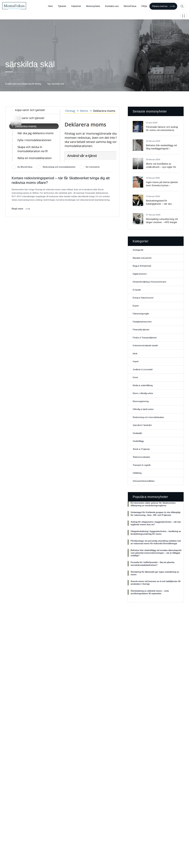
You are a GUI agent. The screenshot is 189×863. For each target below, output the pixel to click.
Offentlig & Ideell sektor (143, 409)
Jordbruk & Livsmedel (142, 369)
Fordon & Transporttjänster (145, 337)
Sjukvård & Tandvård (142, 425)
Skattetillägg (138, 441)
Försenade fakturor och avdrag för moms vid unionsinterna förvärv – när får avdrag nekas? (162, 130)
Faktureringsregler (141, 313)
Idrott (135, 353)
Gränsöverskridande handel (145, 345)
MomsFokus (26, 167)
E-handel (137, 290)
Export (136, 306)
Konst (135, 377)
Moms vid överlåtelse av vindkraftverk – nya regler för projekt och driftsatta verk (161, 167)
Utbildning (137, 473)
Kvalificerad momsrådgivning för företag (23, 84)
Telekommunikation (141, 457)
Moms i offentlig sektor (143, 393)
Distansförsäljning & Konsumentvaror (149, 282)
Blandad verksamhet (142, 258)
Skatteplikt (137, 433)
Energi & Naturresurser (143, 297)
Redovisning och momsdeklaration (59, 167)
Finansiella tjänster (141, 329)
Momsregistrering (141, 401)
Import (135, 361)
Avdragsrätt (138, 250)
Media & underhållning (143, 385)
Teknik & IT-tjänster (141, 449)
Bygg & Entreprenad (142, 266)
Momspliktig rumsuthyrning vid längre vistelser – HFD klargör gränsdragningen (162, 222)
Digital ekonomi (140, 274)
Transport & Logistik (142, 465)
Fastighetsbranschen (142, 321)
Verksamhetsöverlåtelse (144, 481)
